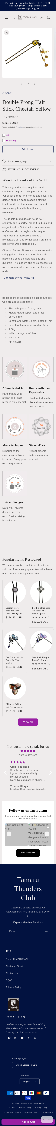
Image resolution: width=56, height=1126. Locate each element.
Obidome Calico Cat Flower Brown (14, 705)
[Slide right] (35, 84)
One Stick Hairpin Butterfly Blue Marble (14, 660)
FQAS (9, 980)
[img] (28, 751)
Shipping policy (31, 1112)
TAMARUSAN (26, 1104)
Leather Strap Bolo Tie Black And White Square (41, 610)
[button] (6, 17)
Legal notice (47, 1112)
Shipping (19, 127)
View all (28, 722)
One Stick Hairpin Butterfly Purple (40, 658)
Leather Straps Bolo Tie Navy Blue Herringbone (14, 610)
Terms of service (13, 1112)
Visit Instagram (28, 853)
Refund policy (25, 1107)
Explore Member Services (28, 922)
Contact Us (12, 973)
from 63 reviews (28, 755)
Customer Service (15, 966)
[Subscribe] (46, 931)
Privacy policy (41, 1107)
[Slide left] (21, 84)
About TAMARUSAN (17, 959)
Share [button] (8, 93)
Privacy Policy (13, 987)
